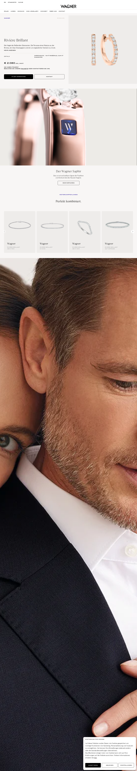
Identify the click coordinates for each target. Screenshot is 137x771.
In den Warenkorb (19, 76)
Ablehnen (109, 765)
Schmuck (21, 11)
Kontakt (49, 76)
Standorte (12, 2)
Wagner (11, 243)
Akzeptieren (93, 765)
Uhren (13, 11)
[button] (132, 231)
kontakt (62, 11)
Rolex (6, 11)
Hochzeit (43, 11)
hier (95, 758)
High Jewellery (32, 11)
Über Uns (53, 11)
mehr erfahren (69, 183)
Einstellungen (126, 765)
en (5, 2)
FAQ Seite (24, 68)
